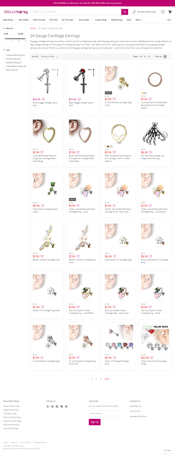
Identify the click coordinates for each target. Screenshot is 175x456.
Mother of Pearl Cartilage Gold (46, 260)
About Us (14, 442)
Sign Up (95, 422)
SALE (129, 20)
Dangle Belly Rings (11, 410)
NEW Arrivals (39, 20)
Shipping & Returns (40, 442)
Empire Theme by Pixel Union (13, 448)
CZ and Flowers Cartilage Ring (46, 361)
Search (5, 442)
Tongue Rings (101, 20)
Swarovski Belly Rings (12, 417)
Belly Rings (8, 20)
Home (32, 28)
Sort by (35, 56)
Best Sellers (24, 20)
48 (149, 57)
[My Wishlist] (163, 12)
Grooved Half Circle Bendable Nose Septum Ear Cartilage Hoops (154, 105)
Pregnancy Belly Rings (12, 421)
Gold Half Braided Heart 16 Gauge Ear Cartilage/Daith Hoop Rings (44, 158)
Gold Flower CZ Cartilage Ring (118, 260)
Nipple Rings (116, 20)
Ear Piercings (68, 20)
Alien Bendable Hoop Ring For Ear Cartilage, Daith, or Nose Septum (118, 158)
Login (169, 20)
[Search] (124, 12)
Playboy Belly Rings (11, 425)
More (138, 20)
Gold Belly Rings (10, 413)
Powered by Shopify (32, 448)
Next (107, 379)
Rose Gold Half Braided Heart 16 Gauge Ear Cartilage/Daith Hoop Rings (82, 158)
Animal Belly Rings (11, 428)
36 (145, 57)
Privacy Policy (25, 442)
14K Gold (53, 20)
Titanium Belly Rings (11, 406)
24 (141, 57)
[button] (43, 99)
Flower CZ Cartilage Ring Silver (46, 310)
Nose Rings (84, 20)
